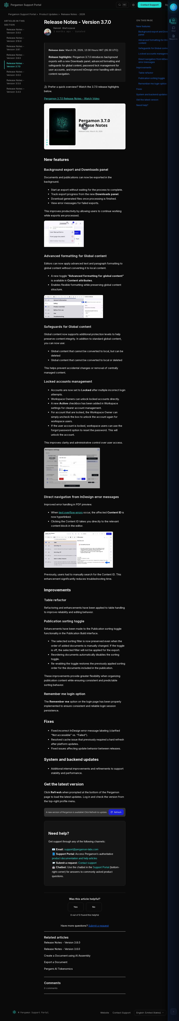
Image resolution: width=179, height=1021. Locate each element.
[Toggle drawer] (173, 1011)
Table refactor (145, 72)
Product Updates (48, 14)
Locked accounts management (154, 53)
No (93, 906)
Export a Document (55, 962)
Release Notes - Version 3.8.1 (15, 48)
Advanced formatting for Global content (154, 41)
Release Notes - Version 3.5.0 (15, 82)
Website (104, 1012)
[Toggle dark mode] (133, 5)
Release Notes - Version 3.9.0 (15, 31)
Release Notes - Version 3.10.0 (15, 39)
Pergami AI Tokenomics (58, 968)
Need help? (142, 105)
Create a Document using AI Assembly (67, 955)
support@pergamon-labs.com (81, 849)
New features (143, 26)
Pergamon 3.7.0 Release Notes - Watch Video (71, 98)
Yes (76, 906)
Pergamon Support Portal (22, 14)
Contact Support (150, 4)
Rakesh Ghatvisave (64, 28)
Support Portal (101, 867)
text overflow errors (71, 512)
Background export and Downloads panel (156, 33)
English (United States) (148, 1012)
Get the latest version (147, 99)
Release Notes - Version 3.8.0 (15, 56)
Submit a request (98, 925)
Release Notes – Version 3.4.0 (15, 90)
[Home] (6, 4)
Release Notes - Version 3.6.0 (15, 73)
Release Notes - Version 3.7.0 (15, 65)
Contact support (87, 862)
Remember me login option (152, 83)
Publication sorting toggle (151, 78)
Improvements (143, 67)
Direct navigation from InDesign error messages (154, 60)
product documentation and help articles (74, 858)
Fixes (139, 89)
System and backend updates (151, 94)
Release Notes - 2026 (73, 14)
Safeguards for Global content (154, 48)
